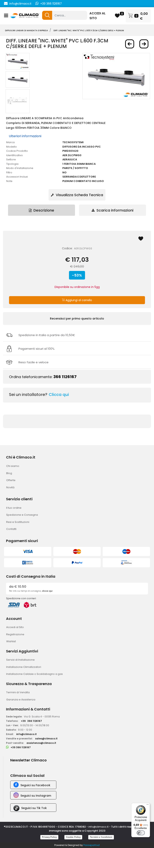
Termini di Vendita (18, 692)
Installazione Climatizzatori (23, 667)
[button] (47, 15)
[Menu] (147, 805)
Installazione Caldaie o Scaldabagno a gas (34, 674)
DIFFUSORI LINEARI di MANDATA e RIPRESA (26, 30)
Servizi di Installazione (20, 660)
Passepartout (91, 845)
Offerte (10, 480)
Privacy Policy (49, 837)
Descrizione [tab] (43, 210)
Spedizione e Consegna (22, 515)
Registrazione (15, 634)
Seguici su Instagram (35, 796)
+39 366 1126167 (51, 4)
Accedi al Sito (15, 627)
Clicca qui (59, 394)
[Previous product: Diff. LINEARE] (130, 44)
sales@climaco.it (46, 738)
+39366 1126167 (31, 721)
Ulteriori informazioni (25, 136)
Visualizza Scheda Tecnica (79, 194)
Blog (9, 473)
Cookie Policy (73, 837)
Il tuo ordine (13, 508)
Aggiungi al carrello (78, 300)
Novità (10, 487)
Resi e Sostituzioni (17, 522)
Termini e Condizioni (101, 837)
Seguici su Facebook (35, 785)
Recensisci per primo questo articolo (77, 319)
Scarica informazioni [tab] (114, 210)
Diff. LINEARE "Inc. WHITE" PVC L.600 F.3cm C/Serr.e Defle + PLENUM (89, 30)
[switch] (141, 832)
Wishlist (11, 641)
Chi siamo (12, 466)
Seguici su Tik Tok (34, 808)
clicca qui (47, 590)
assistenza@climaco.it (41, 743)
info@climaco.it (20, 4)
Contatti (11, 529)
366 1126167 (65, 377)
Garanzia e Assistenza (20, 699)
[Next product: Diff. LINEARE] (144, 44)
